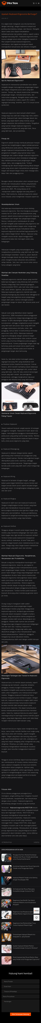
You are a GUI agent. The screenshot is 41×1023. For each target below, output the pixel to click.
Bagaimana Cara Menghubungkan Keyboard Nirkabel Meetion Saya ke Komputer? (26, 913)
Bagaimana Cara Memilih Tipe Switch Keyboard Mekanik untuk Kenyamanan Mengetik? (24, 902)
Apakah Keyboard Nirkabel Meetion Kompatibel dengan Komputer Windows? (25, 947)
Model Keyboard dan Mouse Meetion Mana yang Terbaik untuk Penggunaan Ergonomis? (26, 958)
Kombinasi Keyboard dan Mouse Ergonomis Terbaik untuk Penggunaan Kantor (26, 867)
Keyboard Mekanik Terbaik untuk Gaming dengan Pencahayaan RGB (25, 879)
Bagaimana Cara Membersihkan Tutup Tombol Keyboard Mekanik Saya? (24, 924)
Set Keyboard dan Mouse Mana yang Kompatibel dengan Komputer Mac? (23, 890)
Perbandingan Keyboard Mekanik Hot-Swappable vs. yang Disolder (24, 935)
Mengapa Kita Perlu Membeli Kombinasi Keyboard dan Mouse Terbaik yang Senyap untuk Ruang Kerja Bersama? (25, 857)
